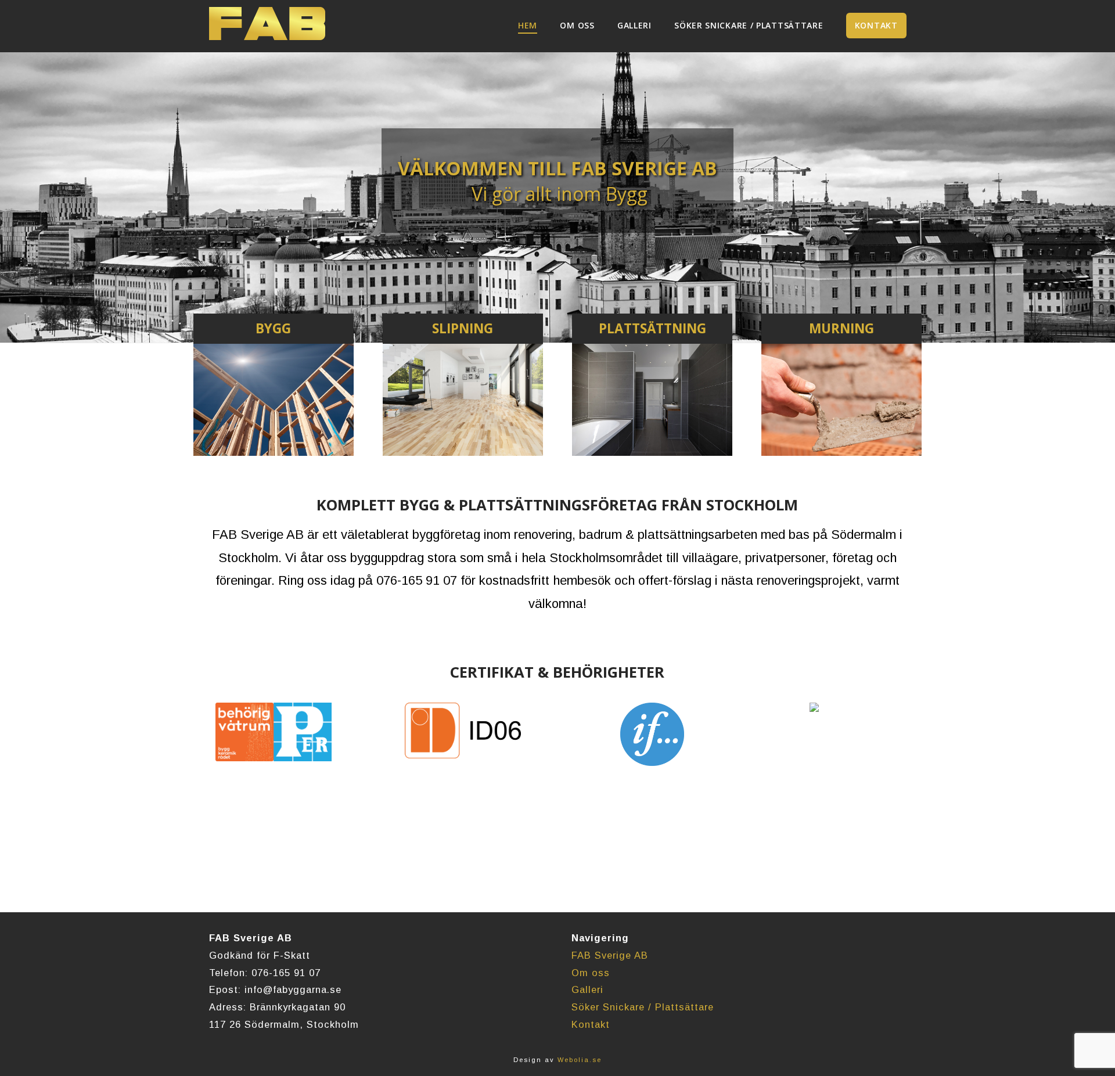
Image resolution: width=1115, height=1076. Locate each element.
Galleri (587, 989)
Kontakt (590, 1024)
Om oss (590, 972)
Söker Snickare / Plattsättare (642, 1007)
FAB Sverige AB (609, 955)
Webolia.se (580, 1059)
